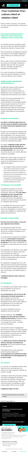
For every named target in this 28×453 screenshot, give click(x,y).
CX (14, 401)
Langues (24, 1)
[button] (25, 5)
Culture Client (9, 401)
